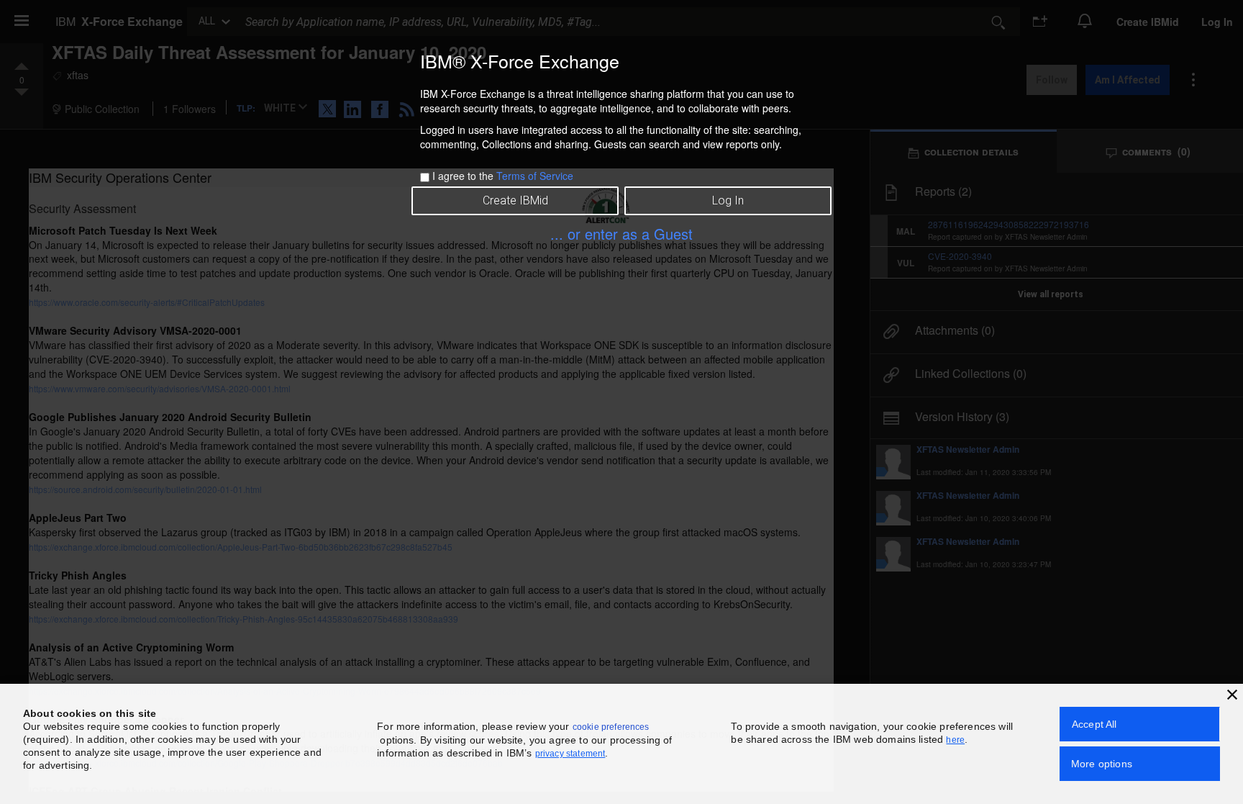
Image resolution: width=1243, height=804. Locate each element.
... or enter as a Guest (621, 233)
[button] (1232, 695)
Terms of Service (534, 175)
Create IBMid (515, 200)
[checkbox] (424, 177)
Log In (728, 200)
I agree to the (502, 175)
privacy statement (570, 754)
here (955, 740)
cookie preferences (611, 727)
